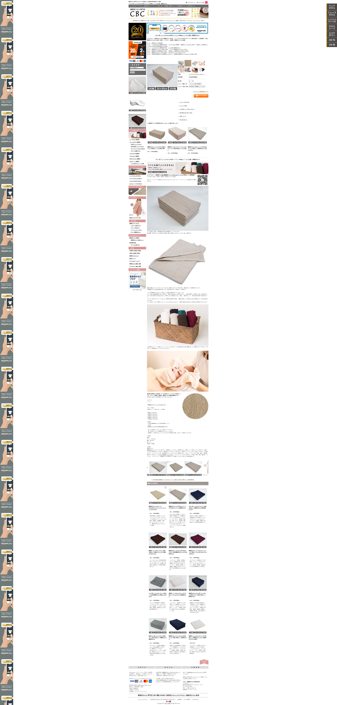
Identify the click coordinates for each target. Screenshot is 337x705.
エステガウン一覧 (154, 20)
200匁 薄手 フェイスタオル (137, 146)
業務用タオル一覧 (145, 20)
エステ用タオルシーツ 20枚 (137, 163)
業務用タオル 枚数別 (134, 238)
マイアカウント (191, 2)
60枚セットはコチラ (152, 417)
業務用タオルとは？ (134, 256)
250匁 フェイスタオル (136, 144)
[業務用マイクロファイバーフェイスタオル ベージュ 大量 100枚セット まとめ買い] (177, 134)
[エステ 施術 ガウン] (331, 34)
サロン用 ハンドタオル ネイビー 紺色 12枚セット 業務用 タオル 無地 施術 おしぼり (197, 508)
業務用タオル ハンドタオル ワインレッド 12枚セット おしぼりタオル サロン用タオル (198, 552)
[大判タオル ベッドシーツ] (331, 27)
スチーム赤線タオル (135, 151)
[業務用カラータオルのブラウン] (137, 120)
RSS (134, 289)
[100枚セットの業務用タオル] (331, 44)
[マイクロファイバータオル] (137, 170)
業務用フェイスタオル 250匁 (187, 44)
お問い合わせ (183, 20)
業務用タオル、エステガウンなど (170, 672)
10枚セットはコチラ (152, 414)
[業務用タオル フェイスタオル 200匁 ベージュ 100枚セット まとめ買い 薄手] (157, 134)
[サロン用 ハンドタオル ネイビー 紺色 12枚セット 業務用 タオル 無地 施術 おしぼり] (198, 495)
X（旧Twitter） (195, 699)
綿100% (162, 20)
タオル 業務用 (187, 699)
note (141, 289)
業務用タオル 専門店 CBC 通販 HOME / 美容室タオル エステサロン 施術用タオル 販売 (168, 695)
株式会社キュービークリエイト (195, 672)
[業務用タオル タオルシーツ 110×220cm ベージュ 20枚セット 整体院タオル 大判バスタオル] (197, 134)
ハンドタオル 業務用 (134, 139)
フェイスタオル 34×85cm (135, 178)
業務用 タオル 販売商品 (157, 43)
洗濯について (132, 258)
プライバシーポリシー (143, 699)
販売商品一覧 (136, 20)
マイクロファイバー (169, 20)
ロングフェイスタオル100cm (138, 148)
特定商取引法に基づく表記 (186, 112)
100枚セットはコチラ (153, 418)
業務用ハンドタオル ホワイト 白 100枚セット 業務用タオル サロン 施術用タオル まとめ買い (197, 637)
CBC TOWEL (168, 703)
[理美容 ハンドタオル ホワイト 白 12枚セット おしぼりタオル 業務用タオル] (178, 582)
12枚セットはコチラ (152, 415)
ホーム (148, 43)
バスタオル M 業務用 (134, 153)
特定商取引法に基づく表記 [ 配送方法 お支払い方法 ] (162, 699)
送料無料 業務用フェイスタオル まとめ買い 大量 (185, 54)
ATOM (137, 289)
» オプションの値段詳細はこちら (200, 91)
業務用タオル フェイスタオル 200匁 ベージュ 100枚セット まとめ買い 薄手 (156, 147)
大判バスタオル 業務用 (134, 159)
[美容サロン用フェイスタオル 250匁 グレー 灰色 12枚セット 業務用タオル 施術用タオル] (158, 624)
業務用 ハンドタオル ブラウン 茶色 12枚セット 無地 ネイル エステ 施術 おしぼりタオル (157, 552)
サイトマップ (197, 20)
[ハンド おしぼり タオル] (331, 7)
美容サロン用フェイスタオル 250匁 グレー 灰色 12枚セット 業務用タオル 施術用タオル (158, 637)
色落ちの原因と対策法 (134, 253)
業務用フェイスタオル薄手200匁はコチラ (158, 426)
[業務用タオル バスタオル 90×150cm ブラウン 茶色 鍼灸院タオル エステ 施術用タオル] (178, 539)
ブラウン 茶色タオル (136, 225)
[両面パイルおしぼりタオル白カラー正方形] (137, 85)
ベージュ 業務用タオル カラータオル (178, 49)
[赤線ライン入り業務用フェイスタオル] (137, 102)
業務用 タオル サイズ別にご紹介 (159, 52)
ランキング (189, 20)
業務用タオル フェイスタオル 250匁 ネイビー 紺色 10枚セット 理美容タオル (178, 637)
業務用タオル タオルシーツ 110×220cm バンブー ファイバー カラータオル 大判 (157, 508)
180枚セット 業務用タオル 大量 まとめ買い (178, 51)
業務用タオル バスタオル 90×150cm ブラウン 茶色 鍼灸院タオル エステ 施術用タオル (178, 552)
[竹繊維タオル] (137, 190)
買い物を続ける (183, 119)
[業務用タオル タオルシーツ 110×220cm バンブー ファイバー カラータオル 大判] (158, 495)
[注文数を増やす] (193, 80)
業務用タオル (150, 450)
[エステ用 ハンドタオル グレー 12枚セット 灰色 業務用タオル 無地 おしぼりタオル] (158, 582)
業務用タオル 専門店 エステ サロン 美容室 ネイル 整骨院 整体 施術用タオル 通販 (145, 1)
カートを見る (201, 2)
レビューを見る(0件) (184, 102)
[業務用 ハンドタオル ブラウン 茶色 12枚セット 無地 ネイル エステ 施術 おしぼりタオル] (158, 539)
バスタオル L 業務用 (134, 156)
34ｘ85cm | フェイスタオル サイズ (177, 52)
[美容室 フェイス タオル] (331, 13)
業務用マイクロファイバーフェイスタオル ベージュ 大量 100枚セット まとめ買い (177, 148)
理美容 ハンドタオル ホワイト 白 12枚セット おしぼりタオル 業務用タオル (177, 595)
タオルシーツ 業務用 (134, 161)
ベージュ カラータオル (136, 230)
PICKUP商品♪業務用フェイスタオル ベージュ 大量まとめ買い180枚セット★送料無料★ (173, 479)
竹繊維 (177, 20)
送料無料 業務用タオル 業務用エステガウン (162, 54)
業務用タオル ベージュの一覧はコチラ (157, 404)
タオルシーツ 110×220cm (135, 184)
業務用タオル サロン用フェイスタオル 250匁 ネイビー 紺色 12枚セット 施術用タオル (197, 595)
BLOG (202, 20)
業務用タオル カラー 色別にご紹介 (160, 49)
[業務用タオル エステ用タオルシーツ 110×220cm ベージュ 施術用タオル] (178, 495)
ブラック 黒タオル (135, 228)
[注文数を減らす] (193, 81)
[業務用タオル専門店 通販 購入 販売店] (168, 11)
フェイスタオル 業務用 (134, 142)
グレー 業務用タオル (136, 232)
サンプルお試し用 (135, 245)
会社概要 (179, 699)
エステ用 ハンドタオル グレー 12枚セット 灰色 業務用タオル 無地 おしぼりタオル (158, 595)
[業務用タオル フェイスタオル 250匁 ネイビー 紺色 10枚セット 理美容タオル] (178, 624)
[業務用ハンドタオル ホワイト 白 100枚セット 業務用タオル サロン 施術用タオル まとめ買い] (198, 624)
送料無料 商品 (132, 242)
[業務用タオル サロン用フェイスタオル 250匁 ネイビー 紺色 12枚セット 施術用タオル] (198, 582)
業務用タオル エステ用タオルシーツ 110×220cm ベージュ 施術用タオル (177, 507)
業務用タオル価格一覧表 (135, 263)
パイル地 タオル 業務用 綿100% (159, 44)
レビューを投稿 (183, 105)
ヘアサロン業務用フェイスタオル (165, 454)
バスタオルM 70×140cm (135, 181)
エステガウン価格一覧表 (135, 266)
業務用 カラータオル (134, 223)
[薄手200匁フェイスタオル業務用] (331, 40)
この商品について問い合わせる (187, 109)
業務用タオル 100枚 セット (137, 240)
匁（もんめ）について (134, 261)
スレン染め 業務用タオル (174, 47)
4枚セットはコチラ (152, 412)
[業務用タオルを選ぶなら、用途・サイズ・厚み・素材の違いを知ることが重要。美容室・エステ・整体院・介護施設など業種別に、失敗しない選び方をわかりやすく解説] (137, 280)
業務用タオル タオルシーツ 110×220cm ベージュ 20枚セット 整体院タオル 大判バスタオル (197, 148)
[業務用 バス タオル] (331, 20)
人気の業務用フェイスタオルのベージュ (172, 175)
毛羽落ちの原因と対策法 (135, 250)
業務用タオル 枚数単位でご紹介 (159, 51)
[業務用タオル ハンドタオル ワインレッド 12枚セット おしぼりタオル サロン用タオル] (198, 539)
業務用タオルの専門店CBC (193, 681)
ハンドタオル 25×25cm (135, 176)
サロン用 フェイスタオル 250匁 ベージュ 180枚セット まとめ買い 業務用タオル (177, 35)
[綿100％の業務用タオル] (137, 133)
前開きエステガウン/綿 (134, 217)
